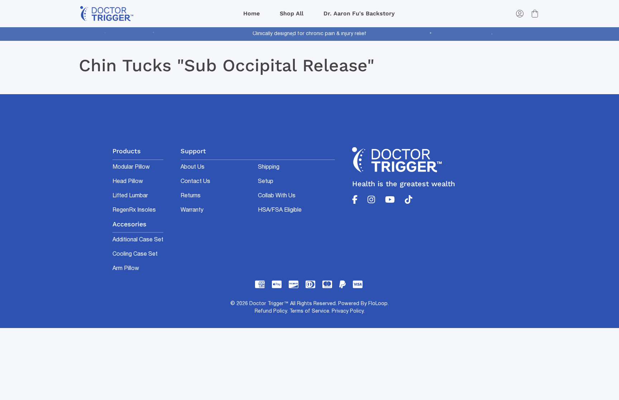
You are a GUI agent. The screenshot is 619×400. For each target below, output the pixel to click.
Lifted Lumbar (130, 195)
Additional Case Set (137, 239)
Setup (265, 181)
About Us (193, 167)
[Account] (520, 14)
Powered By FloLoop (363, 304)
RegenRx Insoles (134, 210)
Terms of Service (309, 311)
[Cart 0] (535, 14)
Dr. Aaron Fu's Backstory (359, 13)
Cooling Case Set (135, 254)
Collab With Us (277, 195)
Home (251, 13)
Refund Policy (271, 311)
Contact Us (195, 181)
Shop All (291, 13)
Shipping (268, 167)
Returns (191, 195)
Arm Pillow (125, 268)
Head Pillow (127, 181)
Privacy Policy (348, 311)
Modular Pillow (131, 167)
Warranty (192, 210)
